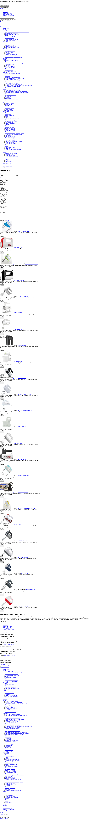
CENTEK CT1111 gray (23, 557)
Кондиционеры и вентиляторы (12, 90)
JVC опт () (3, 193)
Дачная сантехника (10, 137)
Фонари (7, 157)
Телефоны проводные (10, 82)
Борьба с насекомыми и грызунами (14, 141)
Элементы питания (10, 129)
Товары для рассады (10, 143)
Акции (1, 8)
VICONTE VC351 (18, 524)
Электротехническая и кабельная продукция (16, 63)
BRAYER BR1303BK (19, 280)
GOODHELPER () (4, 190)
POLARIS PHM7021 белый (24, 394)
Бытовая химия (9, 122)
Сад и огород (8, 135)
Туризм (7, 159)
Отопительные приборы (11, 101)
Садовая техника (9, 44)
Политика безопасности (8, 15)
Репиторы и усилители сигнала (12, 86)
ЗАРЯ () (2, 207)
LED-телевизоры (9, 30)
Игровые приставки (10, 128)
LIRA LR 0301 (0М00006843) (24, 231)
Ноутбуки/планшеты (10, 51)
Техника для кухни (9, 64)
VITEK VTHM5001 (18, 443)
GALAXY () (3, 189)
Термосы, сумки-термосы (11, 156)
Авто (4, 102)
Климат (4, 89)
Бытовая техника (5, 59)
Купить (2, 236)
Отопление (8, 96)
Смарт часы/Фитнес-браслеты (12, 79)
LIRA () (2, 195)
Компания (5, 12)
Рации (6, 160)
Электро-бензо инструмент (6, 42)
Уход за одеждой (9, 70)
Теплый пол (8, 97)
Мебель (7, 112)
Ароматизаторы (9, 109)
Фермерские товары (10, 140)
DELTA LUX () (3, 186)
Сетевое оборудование (11, 54)
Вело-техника (8, 161)
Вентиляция (8, 98)
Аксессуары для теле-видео (12, 34)
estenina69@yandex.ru (9, 644)
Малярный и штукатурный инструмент (14, 133)
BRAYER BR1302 (22, 378)
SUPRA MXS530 (22, 426)
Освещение (8, 114)
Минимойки (8, 105)
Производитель (4, 177)
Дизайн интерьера (9, 115)
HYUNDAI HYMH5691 (23, 296)
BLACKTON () (4, 180)
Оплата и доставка (7, 13)
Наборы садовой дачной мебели (13, 139)
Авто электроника (9, 108)
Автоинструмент (9, 110)
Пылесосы (7, 68)
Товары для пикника (10, 155)
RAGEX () (3, 198)
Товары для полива (10, 142)
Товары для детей (9, 127)
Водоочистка (8, 65)
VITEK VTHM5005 (18, 312)
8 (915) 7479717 (9, 649)
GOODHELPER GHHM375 (31, 264)
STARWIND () (3, 200)
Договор (5, 632)
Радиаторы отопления (10, 95)
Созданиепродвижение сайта (5, 665)
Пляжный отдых (9, 154)
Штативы (7, 76)
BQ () (1, 181)
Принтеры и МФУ (9, 52)
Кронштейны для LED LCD (11, 40)
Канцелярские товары (10, 130)
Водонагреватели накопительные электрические (17, 92)
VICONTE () (3, 202)
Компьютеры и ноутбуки (6, 49)
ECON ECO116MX (22, 541)
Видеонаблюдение (9, 38)
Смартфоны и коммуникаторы (12, 77)
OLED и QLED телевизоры (11, 33)
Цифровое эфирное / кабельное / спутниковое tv (17, 32)
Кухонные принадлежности (12, 118)
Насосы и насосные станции (12, 47)
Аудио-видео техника (6, 29)
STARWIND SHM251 (23, 606)
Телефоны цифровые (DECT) (12, 80)
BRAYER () (3, 182)
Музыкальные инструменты (12, 125)
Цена (1, 173)
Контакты (5, 16)
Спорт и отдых (5, 151)
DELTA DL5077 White (19, 329)
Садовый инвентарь (10, 136)
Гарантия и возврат (7, 14)
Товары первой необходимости (13, 149)
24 (6, 220)
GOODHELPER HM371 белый (25, 410)
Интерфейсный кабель (10, 36)
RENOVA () (3, 199)
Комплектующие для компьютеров (13, 57)
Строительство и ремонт (11, 131)
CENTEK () (3, 183)
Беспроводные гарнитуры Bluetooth (14, 84)
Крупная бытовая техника (11, 60)
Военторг (7, 148)
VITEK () (2, 203)
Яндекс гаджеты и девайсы (12, 87)
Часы (6, 116)
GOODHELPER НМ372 (23, 475)
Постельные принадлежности (12, 120)
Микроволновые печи (10, 71)
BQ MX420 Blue (25, 573)
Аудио (6, 35)
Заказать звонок (4, 7)
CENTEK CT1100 (30, 589)
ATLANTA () (3, 179)
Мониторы (7, 53)
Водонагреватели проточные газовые (14, 93)
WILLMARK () (3, 205)
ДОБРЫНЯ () (3, 206)
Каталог (4, 10)
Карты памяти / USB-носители (12, 73)
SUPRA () (2, 201)
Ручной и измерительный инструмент (14, 134)
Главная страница (7, 163)
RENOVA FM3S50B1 (23, 492)
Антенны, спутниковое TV (11, 39)
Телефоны (5, 72)
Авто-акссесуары (9, 103)
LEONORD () (3, 194)
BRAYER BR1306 (22, 459)
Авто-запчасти (8, 104)
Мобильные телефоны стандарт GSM (14, 78)
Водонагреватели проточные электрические (16, 91)
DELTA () (2, 184)
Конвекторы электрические (12, 99)
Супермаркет (6, 111)
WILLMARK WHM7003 (23, 345)
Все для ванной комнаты (11, 121)
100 (8, 220)
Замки (6, 146)
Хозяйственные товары (11, 123)
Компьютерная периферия (11, 55)
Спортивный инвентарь (11, 153)
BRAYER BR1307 (18, 247)
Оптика (7, 124)
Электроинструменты (10, 45)
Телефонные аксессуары (11, 83)
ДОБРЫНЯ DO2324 (18, 361)
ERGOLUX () (3, 188)
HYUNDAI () (3, 192)
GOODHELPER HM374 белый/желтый (27, 508)
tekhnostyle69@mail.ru (9, 655)
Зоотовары (8, 144)
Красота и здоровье (10, 66)
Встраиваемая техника (11, 67)
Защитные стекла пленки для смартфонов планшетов (18, 85)
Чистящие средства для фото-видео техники (16, 74)
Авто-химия (8, 106)
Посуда (7, 117)
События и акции (7, 627)
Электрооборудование (10, 46)
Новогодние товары (10, 147)
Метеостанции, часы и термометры (13, 61)
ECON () (2, 187)
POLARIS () (3, 196)
